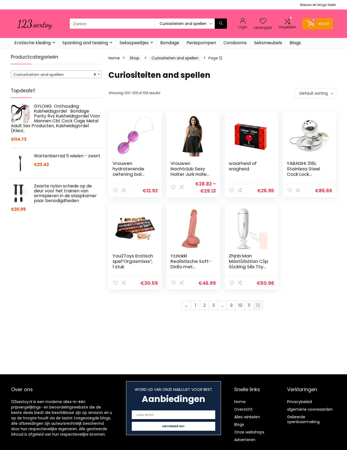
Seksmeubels (268, 43)
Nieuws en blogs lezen (318, 4)
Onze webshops (249, 432)
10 (240, 305)
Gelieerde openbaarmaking (303, 419)
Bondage (169, 43)
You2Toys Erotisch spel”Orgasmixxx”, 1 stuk (133, 261)
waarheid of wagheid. (243, 166)
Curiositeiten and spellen (175, 58)
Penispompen (201, 43)
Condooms (235, 43)
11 (249, 305)
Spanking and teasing (85, 43)
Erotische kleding (32, 43)
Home (114, 58)
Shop (134, 58)
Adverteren (244, 439)
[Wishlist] (263, 21)
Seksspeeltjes (134, 43)
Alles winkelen (247, 417)
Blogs (295, 43)
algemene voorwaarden (310, 409)
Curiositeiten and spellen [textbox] (54, 74)
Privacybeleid (299, 401)
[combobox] (56, 74)
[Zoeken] (221, 23)
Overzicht (243, 409)
